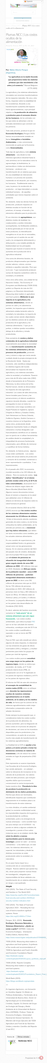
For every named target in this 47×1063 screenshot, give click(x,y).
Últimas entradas (23, 1037)
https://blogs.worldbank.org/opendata (20, 981)
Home (8, 25)
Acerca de (10, 1037)
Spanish (29, 1)
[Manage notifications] (41, 1058)
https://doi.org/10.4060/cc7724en (18, 916)
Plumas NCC (16, 25)
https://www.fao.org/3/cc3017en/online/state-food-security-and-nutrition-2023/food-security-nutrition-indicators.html (23, 898)
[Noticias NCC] (12, 1045)
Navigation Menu (22, 21)
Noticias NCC (17, 45)
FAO (33, 622)
